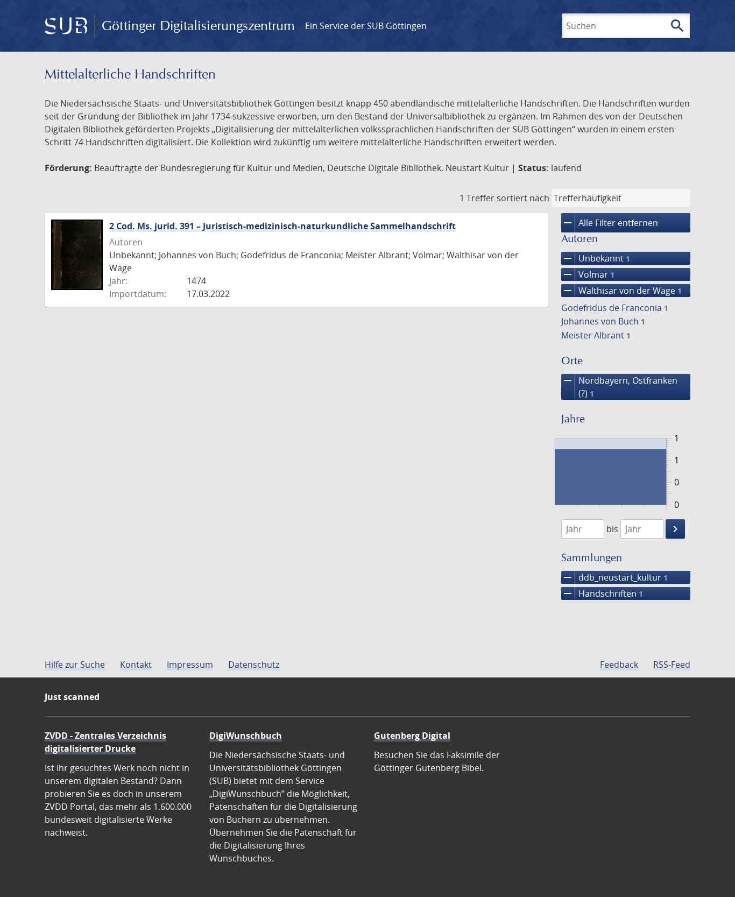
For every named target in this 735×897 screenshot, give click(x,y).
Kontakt (136, 664)
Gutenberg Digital (412, 735)
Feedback (619, 664)
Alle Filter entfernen (609, 222)
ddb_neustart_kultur (614, 577)
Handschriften (602, 593)
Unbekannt (595, 258)
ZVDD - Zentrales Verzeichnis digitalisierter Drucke (105, 742)
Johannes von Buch (603, 321)
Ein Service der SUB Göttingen (366, 26)
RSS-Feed (671, 664)
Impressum (190, 664)
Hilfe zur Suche (75, 664)
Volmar (587, 274)
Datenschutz (253, 664)
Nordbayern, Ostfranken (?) (619, 386)
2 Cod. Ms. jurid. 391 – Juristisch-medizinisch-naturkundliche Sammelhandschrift (282, 226)
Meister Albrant (596, 335)
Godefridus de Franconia (614, 308)
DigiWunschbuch (245, 735)
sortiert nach (523, 198)
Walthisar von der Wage (621, 290)
